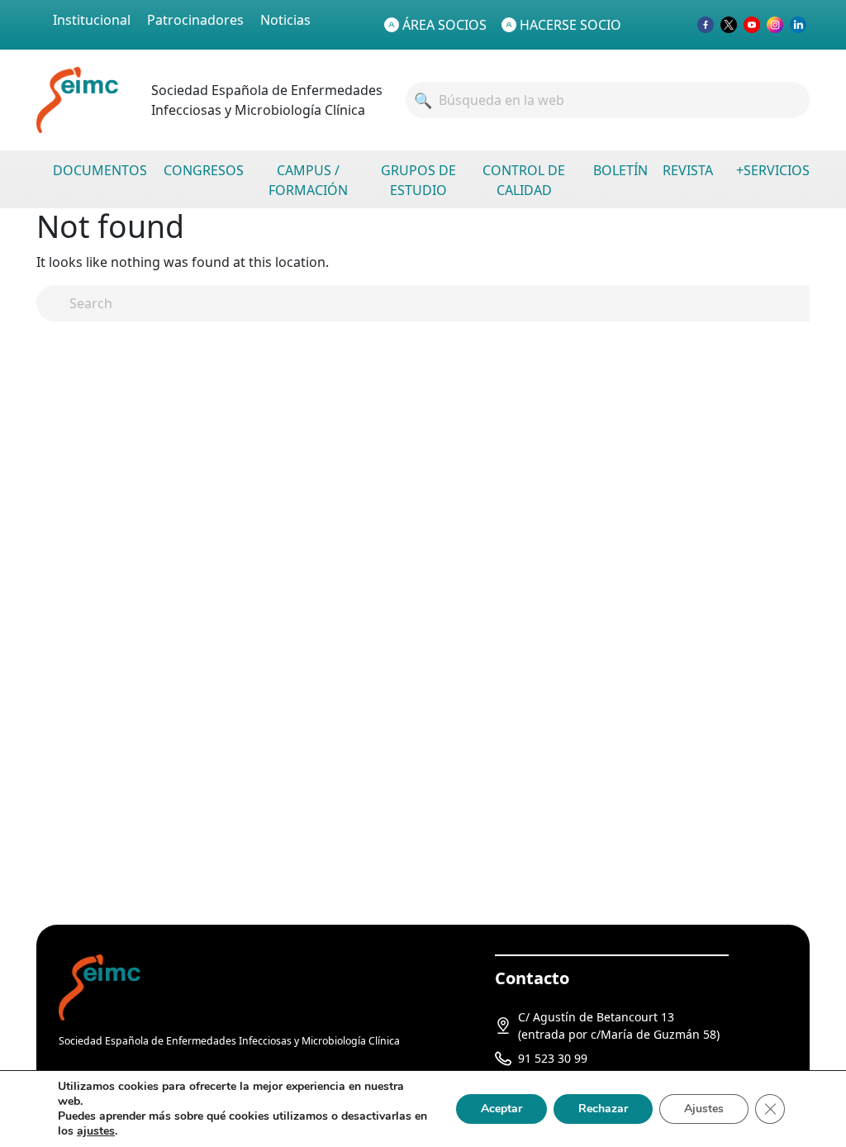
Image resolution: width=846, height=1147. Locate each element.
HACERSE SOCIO (570, 25)
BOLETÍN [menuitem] (620, 170)
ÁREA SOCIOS (444, 25)
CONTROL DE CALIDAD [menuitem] (523, 180)
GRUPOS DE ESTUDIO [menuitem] (418, 180)
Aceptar (501, 1108)
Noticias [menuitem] (285, 20)
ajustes (96, 1131)
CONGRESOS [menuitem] (204, 170)
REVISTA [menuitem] (688, 170)
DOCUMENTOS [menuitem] (100, 170)
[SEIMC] (99, 986)
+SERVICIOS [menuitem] (773, 170)
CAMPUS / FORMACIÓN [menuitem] (308, 180)
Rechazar (603, 1108)
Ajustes (704, 1108)
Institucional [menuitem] (92, 20)
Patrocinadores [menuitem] (195, 20)
